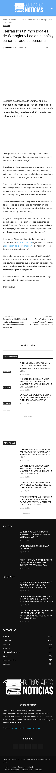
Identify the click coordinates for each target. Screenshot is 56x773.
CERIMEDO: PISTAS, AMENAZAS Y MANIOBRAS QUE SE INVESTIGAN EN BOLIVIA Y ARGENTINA (35, 534)
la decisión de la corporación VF (19, 246)
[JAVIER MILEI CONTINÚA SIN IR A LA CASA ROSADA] (10, 550)
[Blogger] (15, 746)
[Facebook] (13, 54)
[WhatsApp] (31, 54)
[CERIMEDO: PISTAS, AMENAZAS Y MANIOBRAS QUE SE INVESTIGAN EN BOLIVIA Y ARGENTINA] (10, 536)
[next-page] (8, 409)
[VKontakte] (40, 746)
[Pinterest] (25, 54)
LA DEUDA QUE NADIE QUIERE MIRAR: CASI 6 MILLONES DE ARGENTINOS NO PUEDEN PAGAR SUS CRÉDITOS (35, 397)
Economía (13, 19)
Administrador (10, 47)
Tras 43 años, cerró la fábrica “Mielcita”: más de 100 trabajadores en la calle (41, 322)
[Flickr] (27, 746)
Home (5, 19)
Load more (27, 513)
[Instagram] (34, 746)
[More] (37, 54)
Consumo (6, 372)
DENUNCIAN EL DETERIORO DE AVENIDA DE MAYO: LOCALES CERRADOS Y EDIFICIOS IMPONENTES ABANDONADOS (36, 599)
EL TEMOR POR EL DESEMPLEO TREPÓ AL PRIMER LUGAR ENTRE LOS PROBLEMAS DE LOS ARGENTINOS (36, 585)
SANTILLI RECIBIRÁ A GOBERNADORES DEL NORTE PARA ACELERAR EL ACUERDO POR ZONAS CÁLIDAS (36, 562)
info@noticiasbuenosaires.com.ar (26, 728)
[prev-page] (4, 409)
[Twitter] (19, 54)
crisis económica (24, 242)
